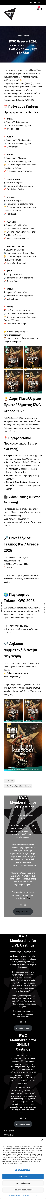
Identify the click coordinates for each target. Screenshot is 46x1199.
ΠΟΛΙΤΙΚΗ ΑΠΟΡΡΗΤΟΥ (29, 1196)
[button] (42, 1140)
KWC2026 (20, 36)
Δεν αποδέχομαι (23, 1183)
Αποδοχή (23, 1176)
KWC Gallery (9, 1135)
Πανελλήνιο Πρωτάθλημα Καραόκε (19, 786)
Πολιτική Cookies (14, 1196)
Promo (26, 36)
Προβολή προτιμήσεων (23, 1190)
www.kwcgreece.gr (12, 335)
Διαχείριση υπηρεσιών (22, 1170)
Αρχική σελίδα (10, 1130)
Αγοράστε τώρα (23, 911)
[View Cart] (38, 9)
